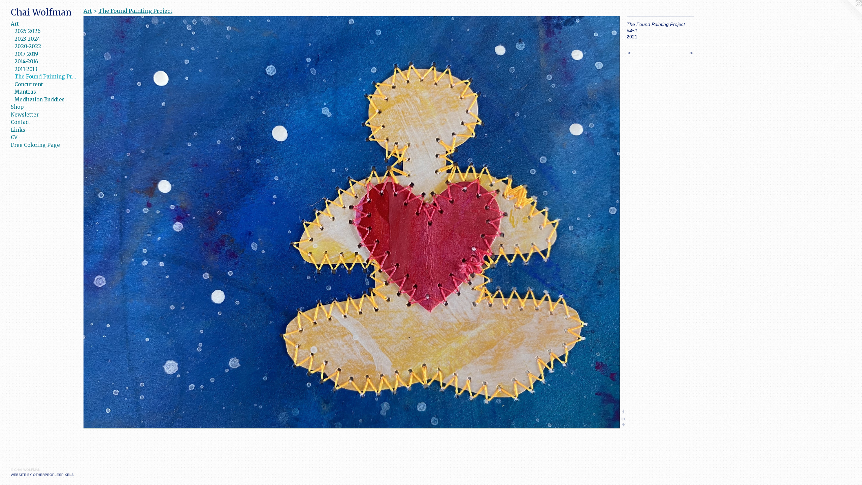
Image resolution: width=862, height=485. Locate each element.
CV (14, 137)
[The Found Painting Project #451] (352, 222)
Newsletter (25, 114)
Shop (17, 107)
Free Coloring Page (35, 145)
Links (18, 130)
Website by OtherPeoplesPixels (42, 475)
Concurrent (28, 84)
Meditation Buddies (39, 99)
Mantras (25, 92)
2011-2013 (25, 69)
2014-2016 (26, 61)
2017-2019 (26, 54)
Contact (20, 122)
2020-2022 (27, 46)
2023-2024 (27, 39)
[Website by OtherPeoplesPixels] (848, 13)
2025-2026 (27, 31)
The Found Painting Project (46, 76)
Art (15, 24)
